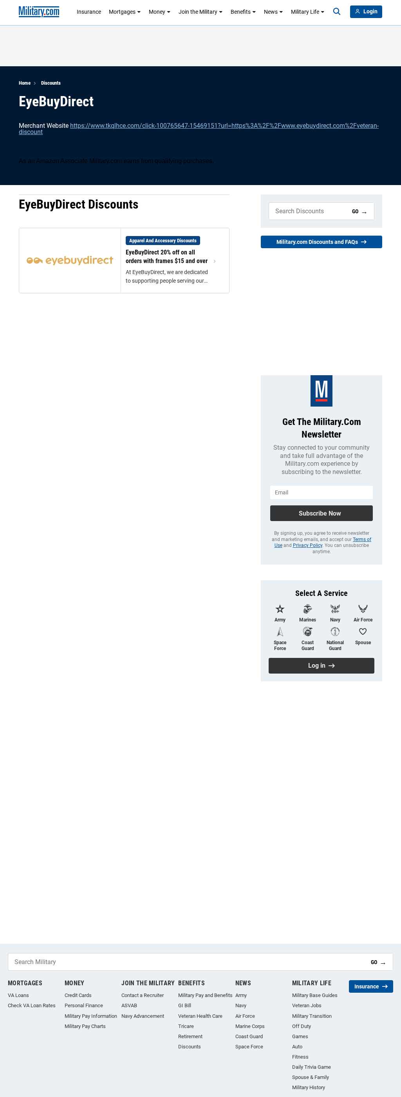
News (271, 12)
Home (25, 83)
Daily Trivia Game (311, 1067)
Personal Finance (84, 1005)
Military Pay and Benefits (205, 995)
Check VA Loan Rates (32, 1005)
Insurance (89, 12)
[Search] (336, 11)
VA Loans (18, 995)
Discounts (51, 83)
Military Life (305, 12)
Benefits (241, 12)
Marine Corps (250, 1026)
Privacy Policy (307, 545)
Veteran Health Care (200, 1016)
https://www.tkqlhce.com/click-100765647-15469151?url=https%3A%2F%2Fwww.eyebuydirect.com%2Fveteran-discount (199, 129)
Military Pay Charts (85, 1026)
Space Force (249, 1047)
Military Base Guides (315, 995)
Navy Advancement (142, 1016)
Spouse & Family (310, 1077)
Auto (297, 1047)
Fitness (300, 1057)
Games (300, 1036)
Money (157, 12)
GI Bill (184, 1005)
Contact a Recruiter (142, 995)
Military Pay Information (91, 1016)
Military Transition (312, 1016)
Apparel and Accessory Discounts (163, 240)
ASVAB (129, 1005)
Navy (240, 1005)
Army (241, 995)
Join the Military (198, 12)
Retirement (190, 1036)
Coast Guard (249, 1036)
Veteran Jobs (307, 1005)
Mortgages (122, 12)
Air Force (245, 1016)
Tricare (186, 1026)
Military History (308, 1087)
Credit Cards (78, 995)
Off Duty (301, 1026)
